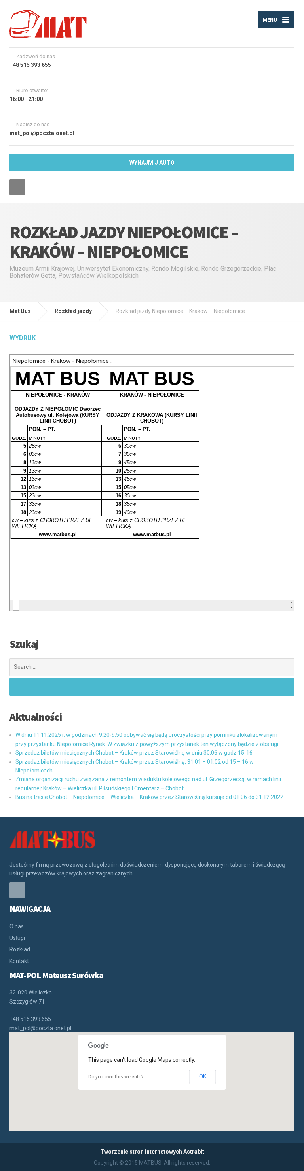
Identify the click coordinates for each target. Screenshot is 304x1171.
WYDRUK (23, 338)
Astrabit (193, 1151)
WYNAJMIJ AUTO (152, 162)
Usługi (17, 938)
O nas (17, 926)
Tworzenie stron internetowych (141, 1151)
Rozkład (20, 949)
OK (202, 1076)
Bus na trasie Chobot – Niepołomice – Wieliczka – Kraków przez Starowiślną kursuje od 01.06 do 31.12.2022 (149, 797)
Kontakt (19, 961)
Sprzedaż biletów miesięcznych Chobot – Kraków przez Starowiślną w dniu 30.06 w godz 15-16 (134, 753)
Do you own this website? (115, 1077)
